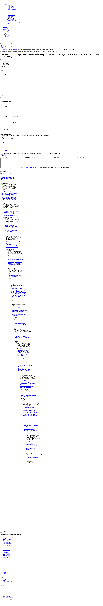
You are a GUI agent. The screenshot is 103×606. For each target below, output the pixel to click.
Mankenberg (7, 35)
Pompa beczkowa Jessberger (8, 537)
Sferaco (4, 549)
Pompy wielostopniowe (12, 9)
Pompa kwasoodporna (7, 539)
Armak (6, 150)
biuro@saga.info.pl (9, 597)
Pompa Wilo (5, 560)
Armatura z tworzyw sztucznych (14, 22)
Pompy (6, 4)
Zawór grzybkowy (6, 556)
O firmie (4, 572)
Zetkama (7, 38)
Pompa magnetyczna (7, 543)
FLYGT (6, 31)
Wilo (6, 37)
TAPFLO (7, 36)
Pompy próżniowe (11, 5)
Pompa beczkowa (6, 550)
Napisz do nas (3, 601)
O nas (2, 570)
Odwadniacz (5, 552)
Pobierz (5, 154)
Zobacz (1, 154)
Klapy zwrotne (10, 23)
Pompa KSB (5, 546)
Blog (4, 39)
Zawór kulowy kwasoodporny (8, 551)
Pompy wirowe (10, 8)
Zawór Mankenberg (6, 542)
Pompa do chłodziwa (7, 554)
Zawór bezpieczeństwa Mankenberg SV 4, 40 (32, 458)
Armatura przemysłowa (9, 19)
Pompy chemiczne (11, 6)
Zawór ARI (5, 541)
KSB (6, 33)
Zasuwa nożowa (6, 538)
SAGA (1, 49)
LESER (6, 34)
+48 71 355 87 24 (7, 595)
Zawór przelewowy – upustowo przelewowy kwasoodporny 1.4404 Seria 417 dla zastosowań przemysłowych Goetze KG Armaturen (14, 244)
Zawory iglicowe (11, 17)
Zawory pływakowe (11, 15)
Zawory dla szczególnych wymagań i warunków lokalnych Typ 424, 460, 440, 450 (22, 336)
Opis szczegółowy (4, 66)
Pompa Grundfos (6, 555)
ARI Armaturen (8, 30)
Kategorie (3, 577)
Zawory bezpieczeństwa (12, 12)
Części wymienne (6, 583)
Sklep (1, 47)
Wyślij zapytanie (6, 64)
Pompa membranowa (7, 559)
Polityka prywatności (4, 604)
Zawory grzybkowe (11, 14)
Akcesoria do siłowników (12, 20)
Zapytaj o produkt (4, 59)
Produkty (4, 3)
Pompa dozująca (6, 558)
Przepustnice (10, 24)
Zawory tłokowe (11, 16)
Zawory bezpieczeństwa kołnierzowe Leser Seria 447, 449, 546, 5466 (16, 275)
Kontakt (4, 41)
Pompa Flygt (5, 547)
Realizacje (5, 27)
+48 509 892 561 (8, 596)
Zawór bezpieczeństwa (7, 545)
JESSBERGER (6, 553)
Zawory (6, 11)
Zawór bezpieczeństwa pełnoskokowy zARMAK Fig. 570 (21, 325)
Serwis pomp (5, 28)
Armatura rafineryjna (11, 21)
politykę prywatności (30, 167)
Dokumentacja (5, 63)
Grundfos (7, 32)
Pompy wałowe (11, 7)
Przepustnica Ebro (6, 540)
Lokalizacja (3, 585)
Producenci (5, 29)
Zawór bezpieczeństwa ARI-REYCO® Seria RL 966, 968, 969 (7, 178)
